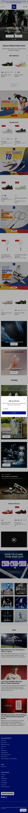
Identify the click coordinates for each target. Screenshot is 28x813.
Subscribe (14, 412)
